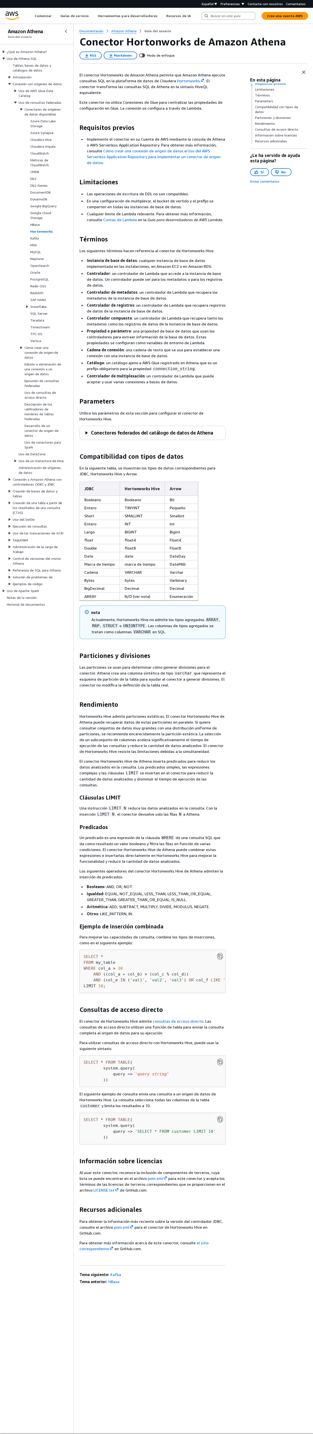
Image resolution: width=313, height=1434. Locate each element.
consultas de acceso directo (178, 1021)
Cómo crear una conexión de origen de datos (143, 150)
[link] (157, 31)
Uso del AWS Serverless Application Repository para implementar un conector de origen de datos (154, 156)
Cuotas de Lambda (120, 219)
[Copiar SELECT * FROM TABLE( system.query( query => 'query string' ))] (220, 1062)
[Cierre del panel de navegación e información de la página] (303, 72)
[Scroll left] (31, 16)
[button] (149, 433)
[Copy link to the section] (75, 127)
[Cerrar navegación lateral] (66, 31)
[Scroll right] (194, 16)
